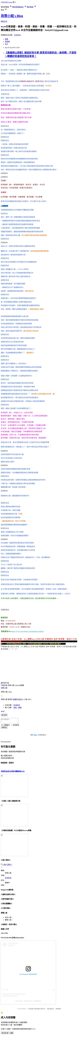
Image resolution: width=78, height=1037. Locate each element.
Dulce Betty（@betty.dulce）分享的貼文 (28, 1001)
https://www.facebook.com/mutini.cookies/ (27, 631)
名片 (6, 44)
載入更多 (4, 715)
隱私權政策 (50, 1009)
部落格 (7, 41)
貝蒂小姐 (4, 688)
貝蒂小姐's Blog (12, 16)
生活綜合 (17, 35)
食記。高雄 (17, 707)
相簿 (6, 39)
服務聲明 (58, 1009)
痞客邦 (15, 699)
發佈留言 (4, 727)
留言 (20, 699)
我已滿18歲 (5, 1033)
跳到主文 (4, 21)
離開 (11, 1033)
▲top (2, 711)
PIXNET (24, 1009)
